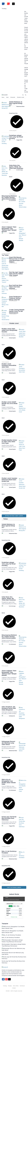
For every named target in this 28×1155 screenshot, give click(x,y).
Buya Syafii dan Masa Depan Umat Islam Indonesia (15, 287)
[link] (3, 4)
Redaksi (10, 985)
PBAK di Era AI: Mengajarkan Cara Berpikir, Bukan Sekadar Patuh (9, 782)
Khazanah (12, 97)
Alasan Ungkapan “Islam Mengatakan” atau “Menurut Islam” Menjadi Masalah (9, 229)
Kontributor (22, 985)
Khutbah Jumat (20, 97)
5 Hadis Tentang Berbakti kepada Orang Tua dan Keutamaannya (16, 311)
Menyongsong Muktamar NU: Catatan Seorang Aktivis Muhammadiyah (9, 197)
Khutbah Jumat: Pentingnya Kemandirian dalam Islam (9, 365)
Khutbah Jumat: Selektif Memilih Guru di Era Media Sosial (9, 403)
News (3, 97)
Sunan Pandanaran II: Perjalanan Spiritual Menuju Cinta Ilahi (15, 298)
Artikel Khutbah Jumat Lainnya (14, 515)
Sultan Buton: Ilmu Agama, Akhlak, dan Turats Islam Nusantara (16, 167)
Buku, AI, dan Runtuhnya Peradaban (11, 937)
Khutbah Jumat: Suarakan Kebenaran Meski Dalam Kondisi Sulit (9, 479)
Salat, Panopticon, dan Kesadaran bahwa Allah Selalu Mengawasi (9, 708)
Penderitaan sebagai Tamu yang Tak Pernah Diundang (16, 137)
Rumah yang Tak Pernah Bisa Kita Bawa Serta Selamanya (9, 818)
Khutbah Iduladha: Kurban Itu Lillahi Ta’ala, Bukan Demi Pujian (9, 441)
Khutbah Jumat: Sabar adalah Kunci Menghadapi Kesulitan (9, 330)
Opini (7, 97)
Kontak (14, 988)
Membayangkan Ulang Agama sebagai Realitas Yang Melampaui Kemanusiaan (14, 945)
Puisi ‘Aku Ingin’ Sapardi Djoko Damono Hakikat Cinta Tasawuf (16, 273)
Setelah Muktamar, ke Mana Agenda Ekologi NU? (15, 103)
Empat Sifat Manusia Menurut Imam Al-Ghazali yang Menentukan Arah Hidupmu (16, 260)
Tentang (5, 985)
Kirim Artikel (16, 985)
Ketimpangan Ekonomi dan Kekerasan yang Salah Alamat (8, 743)
